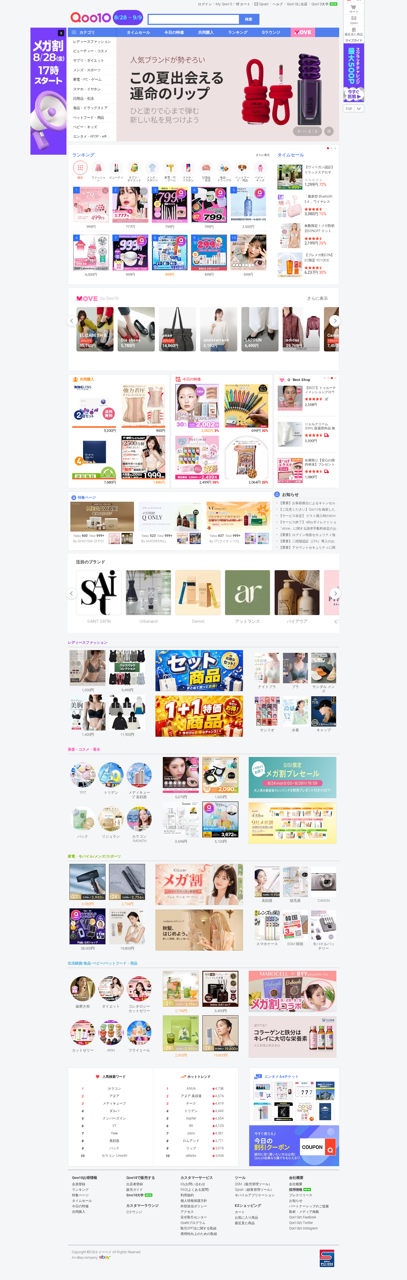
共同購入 (87, 379)
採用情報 (295, 1190)
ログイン (205, 4)
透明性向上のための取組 (199, 1234)
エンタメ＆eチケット (281, 1076)
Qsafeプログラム (193, 1223)
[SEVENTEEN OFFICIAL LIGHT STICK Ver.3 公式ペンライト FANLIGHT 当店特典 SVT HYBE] (263, 1111)
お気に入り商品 (246, 1217)
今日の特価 (192, 379)
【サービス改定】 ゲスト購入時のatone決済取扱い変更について (309, 516)
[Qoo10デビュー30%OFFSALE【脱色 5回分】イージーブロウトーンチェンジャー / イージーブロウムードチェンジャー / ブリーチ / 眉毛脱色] (197, 406)
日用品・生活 (83, 98)
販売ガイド (134, 1190)
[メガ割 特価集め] (238, 517)
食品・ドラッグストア (90, 108)
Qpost (264, 4)
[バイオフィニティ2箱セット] (94, 406)
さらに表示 (263, 154)
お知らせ (290, 494)
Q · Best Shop (298, 380)
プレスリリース (300, 1195)
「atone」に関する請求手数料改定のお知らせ (309, 528)
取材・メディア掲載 (304, 1212)
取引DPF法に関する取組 (199, 1228)
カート (245, 4)
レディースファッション (92, 42)
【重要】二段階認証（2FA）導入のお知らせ (309, 541)
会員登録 (78, 1184)
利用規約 (187, 1195)
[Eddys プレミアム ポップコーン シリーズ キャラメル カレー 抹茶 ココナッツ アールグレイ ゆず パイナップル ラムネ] (247, 459)
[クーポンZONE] (294, 1145)
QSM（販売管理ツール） (253, 1184)
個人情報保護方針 (194, 1201)
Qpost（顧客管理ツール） (254, 1190)
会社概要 (295, 1184)
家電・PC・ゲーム (87, 79)
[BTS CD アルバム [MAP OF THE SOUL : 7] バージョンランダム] (304, 1091)
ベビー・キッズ (85, 127)
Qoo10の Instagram (303, 1228)
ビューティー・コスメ (90, 51)
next (335, 321)
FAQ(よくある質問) (195, 1190)
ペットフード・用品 (88, 117)
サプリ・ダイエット (88, 60)
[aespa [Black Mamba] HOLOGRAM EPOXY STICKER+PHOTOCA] (283, 1091)
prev (72, 321)
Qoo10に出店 (297, 4)
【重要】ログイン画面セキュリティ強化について (309, 535)
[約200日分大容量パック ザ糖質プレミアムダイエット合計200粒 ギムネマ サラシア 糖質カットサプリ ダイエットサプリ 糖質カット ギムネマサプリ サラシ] (144, 457)
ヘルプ (277, 4)
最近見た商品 (245, 1223)
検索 (248, 19)
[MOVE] (303, 32)
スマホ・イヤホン (87, 89)
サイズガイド (354, 40)
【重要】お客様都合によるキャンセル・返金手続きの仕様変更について (309, 503)
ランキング (83, 154)
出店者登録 (134, 1184)
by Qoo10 (109, 298)
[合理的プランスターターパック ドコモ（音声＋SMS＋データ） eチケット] (325, 1111)
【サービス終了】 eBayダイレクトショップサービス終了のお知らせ (309, 522)
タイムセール (290, 154)
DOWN (359, 108)
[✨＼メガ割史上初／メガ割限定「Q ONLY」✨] (170, 517)
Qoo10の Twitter (301, 1223)
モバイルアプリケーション (255, 1195)
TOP (349, 109)
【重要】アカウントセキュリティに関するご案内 (309, 548)
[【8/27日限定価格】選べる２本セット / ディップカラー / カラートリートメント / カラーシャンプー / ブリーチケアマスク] (197, 457)
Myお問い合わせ (193, 1184)
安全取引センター (194, 1217)
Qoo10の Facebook (302, 1217)
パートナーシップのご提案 (309, 1206)
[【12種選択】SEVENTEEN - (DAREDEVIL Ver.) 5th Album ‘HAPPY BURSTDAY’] (283, 1111)
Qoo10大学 (320, 4)
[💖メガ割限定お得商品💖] (102, 517)
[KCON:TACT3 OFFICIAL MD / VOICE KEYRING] (263, 1091)
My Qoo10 (224, 4)
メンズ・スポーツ (87, 70)
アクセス (187, 1212)
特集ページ (87, 497)
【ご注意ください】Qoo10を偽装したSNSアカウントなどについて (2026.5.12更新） (309, 509)
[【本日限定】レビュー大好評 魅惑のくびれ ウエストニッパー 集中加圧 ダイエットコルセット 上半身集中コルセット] (144, 406)
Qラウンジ (134, 1212)
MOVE (87, 298)
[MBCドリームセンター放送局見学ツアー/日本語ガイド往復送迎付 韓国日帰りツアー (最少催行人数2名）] (325, 1091)
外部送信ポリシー (194, 1206)
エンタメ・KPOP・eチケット (94, 136)
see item (272, 657)
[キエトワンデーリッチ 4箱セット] (94, 457)
